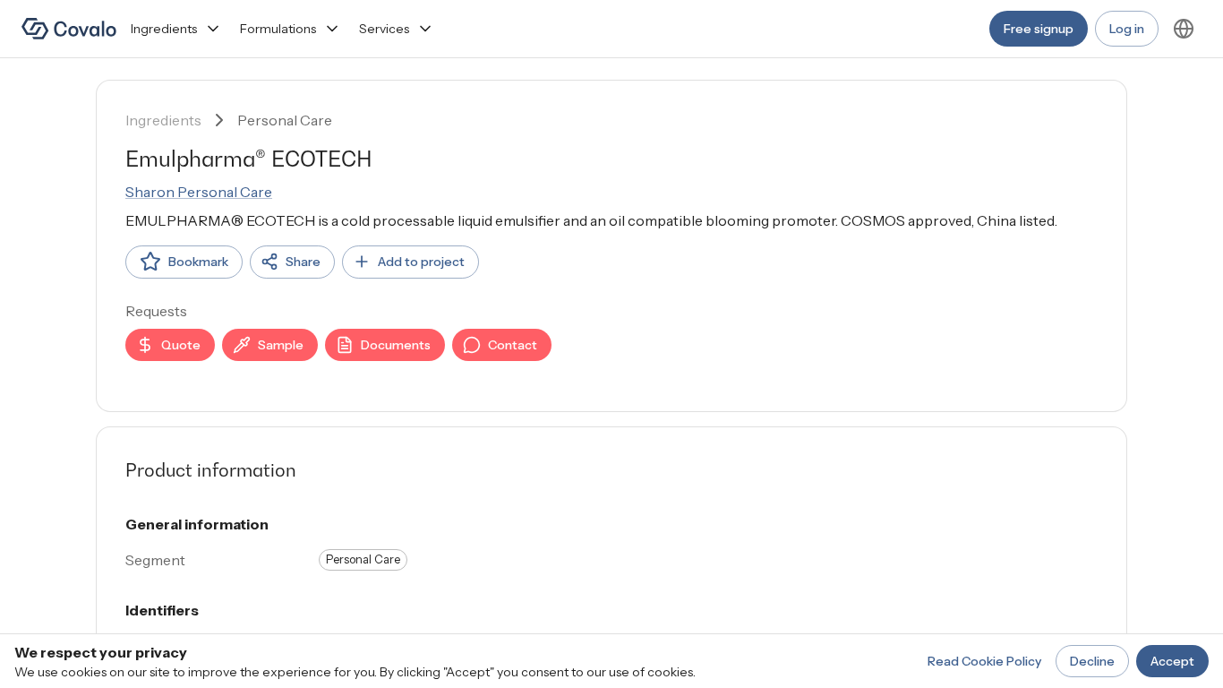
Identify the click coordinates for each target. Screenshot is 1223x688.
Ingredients (164, 29)
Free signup (1038, 29)
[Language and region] (1184, 29)
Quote (181, 345)
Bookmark (198, 262)
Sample (281, 345)
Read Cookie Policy (984, 661)
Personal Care (284, 120)
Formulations (278, 29)
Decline (1092, 661)
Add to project (421, 262)
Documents (396, 345)
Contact (512, 345)
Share (303, 262)
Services (384, 29)
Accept (1172, 661)
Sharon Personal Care (198, 192)
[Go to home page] (68, 28)
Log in (1126, 29)
